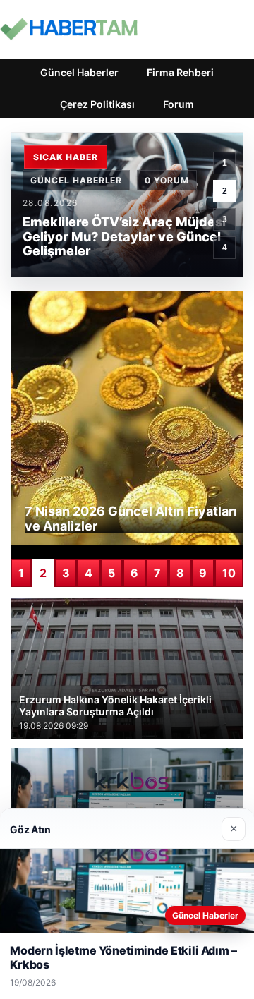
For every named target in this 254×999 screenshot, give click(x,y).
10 (229, 573)
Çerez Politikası (97, 104)
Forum (178, 104)
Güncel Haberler (79, 72)
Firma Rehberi (180, 72)
